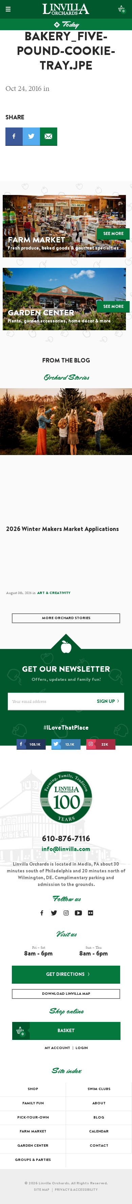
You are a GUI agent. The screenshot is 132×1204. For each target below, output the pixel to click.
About (99, 1103)
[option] (66, 493)
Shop (33, 1089)
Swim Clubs (99, 1089)
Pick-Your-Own (33, 1118)
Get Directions (65, 974)
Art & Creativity (53, 593)
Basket (48, 1032)
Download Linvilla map (66, 994)
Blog (98, 1118)
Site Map (41, 1190)
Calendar (99, 1131)
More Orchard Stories (66, 618)
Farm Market (33, 1131)
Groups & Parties (33, 1160)
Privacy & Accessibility (76, 1190)
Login (81, 1048)
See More (113, 234)
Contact (99, 1146)
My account (57, 1048)
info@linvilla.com (66, 850)
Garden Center (32, 1146)
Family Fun (33, 1103)
